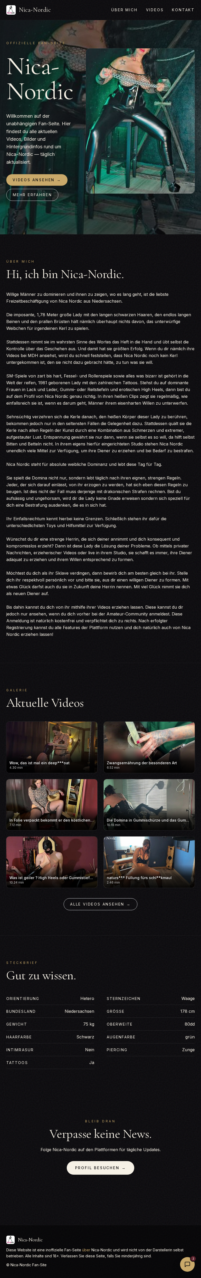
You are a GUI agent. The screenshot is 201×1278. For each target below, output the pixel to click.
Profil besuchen (100, 1168)
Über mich (124, 10)
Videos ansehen (37, 180)
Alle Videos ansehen (100, 904)
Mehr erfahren (32, 195)
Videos (155, 10)
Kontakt (183, 10)
